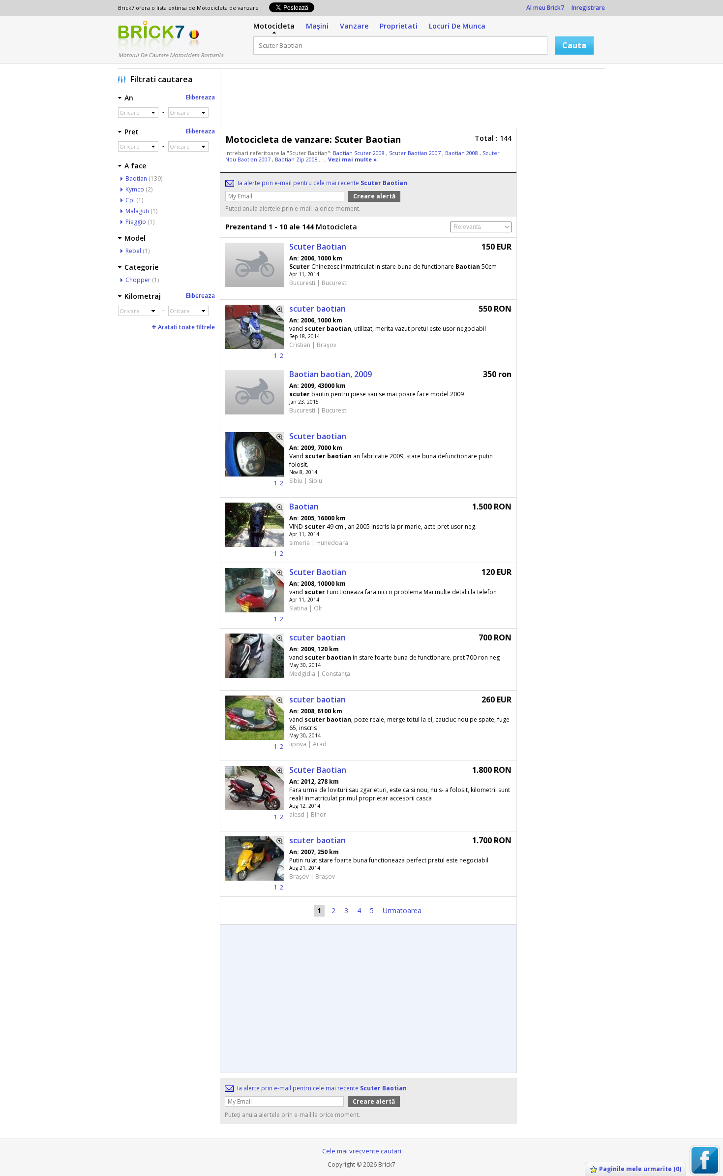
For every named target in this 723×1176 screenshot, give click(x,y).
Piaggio (135, 222)
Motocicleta (274, 26)
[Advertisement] (415, 101)
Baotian (304, 506)
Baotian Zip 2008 (297, 159)
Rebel (133, 251)
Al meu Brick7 (545, 7)
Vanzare (354, 26)
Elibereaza (200, 97)
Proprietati (399, 26)
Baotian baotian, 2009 (330, 374)
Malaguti (137, 211)
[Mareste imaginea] (276, 312)
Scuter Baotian (317, 246)
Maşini (317, 26)
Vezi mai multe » (352, 159)
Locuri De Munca (457, 26)
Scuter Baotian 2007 (415, 153)
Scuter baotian (317, 436)
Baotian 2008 (462, 153)
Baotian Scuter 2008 (359, 153)
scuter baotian (317, 308)
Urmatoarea (402, 910)
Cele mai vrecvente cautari (361, 1150)
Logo (151, 36)
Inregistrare (588, 7)
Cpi (130, 200)
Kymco (134, 189)
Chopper (138, 280)
